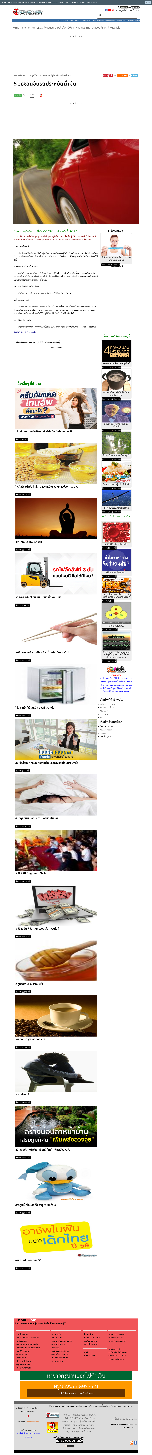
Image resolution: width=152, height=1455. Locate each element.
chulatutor (104, 733)
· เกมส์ (85, 1352)
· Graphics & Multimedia (27, 1344)
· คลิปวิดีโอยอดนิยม (90, 1344)
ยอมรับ (148, 2)
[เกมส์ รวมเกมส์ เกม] (104, 27)
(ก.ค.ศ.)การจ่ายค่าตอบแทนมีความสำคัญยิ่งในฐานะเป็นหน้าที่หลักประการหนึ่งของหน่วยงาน (116, 654)
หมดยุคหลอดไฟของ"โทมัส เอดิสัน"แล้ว (116, 425)
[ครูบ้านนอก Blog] (40, 27)
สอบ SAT (103, 717)
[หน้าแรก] (16, 27)
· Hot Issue (21, 1357)
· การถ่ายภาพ (21, 1354)
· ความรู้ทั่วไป (56, 1334)
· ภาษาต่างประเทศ (58, 1344)
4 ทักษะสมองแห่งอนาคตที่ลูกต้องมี (116, 363)
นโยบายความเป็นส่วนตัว (88, 2)
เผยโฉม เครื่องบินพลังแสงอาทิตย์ (116, 507)
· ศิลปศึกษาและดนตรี (59, 1357)
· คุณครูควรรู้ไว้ (114, 1349)
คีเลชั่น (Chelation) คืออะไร (116, 544)
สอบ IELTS (104, 711)
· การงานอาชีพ (57, 1361)
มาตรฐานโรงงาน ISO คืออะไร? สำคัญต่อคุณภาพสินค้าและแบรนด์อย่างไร (116, 595)
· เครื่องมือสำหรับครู (116, 1359)
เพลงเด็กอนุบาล (105, 736)
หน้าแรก (134, 75)
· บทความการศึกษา (115, 1337)
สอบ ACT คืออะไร (106, 730)
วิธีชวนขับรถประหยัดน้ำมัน (50, 342)
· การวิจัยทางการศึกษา (117, 1341)
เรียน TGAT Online (106, 726)
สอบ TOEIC (104, 714)
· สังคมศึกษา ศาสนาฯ (59, 1354)
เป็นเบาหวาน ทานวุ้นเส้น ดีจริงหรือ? (116, 484)
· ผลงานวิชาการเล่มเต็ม (117, 1355)
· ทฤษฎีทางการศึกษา (116, 1334)
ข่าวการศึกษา (19, 75)
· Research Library (24, 1361)
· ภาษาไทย (55, 1347)
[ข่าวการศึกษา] (28, 27)
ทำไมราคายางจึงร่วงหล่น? (116, 572)
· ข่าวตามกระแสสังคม (91, 1337)
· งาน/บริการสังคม (90, 1341)
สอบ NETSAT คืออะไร (107, 707)
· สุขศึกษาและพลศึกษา (60, 1351)
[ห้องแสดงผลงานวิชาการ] (82, 27)
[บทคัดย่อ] (96, 27)
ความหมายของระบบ (116, 625)
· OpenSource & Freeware (28, 1347)
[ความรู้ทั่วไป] (114, 27)
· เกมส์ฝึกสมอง (89, 1355)
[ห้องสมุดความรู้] (52, 27)
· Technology (22, 1334)
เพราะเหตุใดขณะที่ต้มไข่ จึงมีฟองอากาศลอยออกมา (116, 393)
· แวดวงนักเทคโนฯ (23, 1367)
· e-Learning (21, 1341)
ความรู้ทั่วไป (32, 75)
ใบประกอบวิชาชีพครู (107, 704)
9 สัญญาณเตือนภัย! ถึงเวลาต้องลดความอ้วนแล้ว (116, 258)
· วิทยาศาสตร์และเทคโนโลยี (61, 1341)
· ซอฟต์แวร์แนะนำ (23, 1351)
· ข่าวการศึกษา (88, 1334)
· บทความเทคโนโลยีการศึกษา (27, 1337)
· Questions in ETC (24, 1364)
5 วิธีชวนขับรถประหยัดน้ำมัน (25, 342)
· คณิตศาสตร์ (56, 1337)
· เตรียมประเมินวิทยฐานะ (118, 1352)
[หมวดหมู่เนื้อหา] (68, 27)
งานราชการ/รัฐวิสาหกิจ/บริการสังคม (55, 75)
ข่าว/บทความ (122, 75)
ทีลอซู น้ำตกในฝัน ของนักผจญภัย (116, 455)
